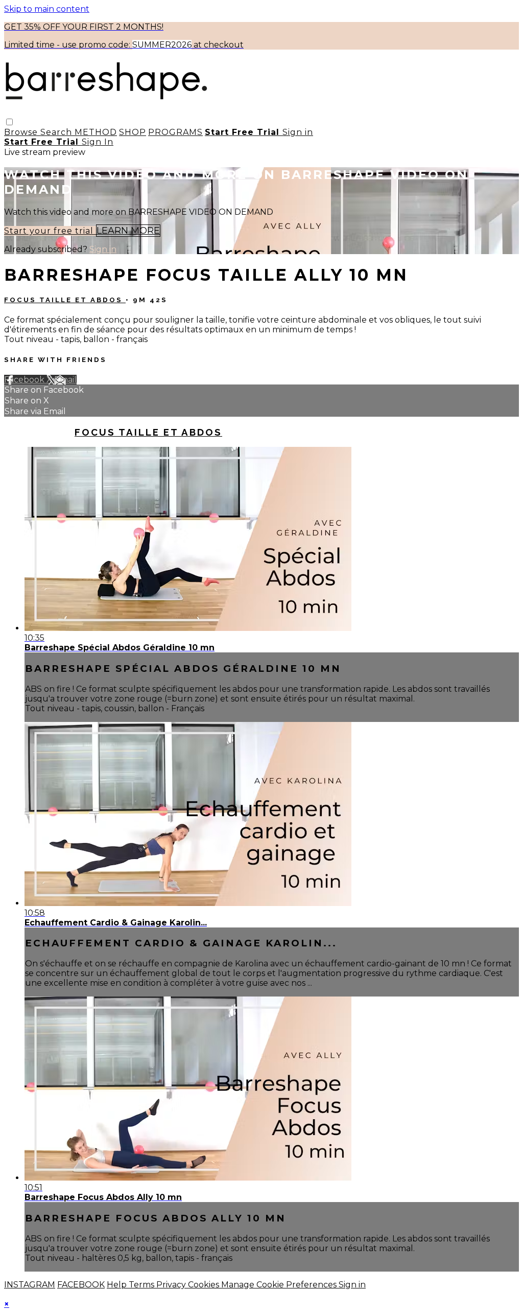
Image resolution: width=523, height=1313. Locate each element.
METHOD (96, 132)
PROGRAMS (175, 132)
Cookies (204, 1284)
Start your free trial (50, 231)
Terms (142, 1284)
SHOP (132, 132)
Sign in (297, 132)
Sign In (97, 142)
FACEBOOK (81, 1284)
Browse (22, 132)
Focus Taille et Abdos (65, 300)
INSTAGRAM (29, 1284)
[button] (9, 122)
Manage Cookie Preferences (280, 1284)
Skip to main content (46, 9)
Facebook (25, 379)
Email (65, 379)
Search (57, 132)
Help (118, 1284)
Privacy (172, 1284)
